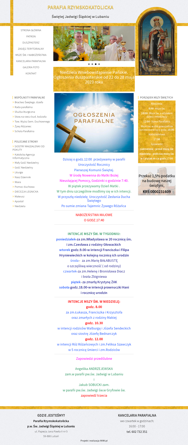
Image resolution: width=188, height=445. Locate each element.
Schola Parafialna (24, 131)
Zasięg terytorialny (31, 48)
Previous (48, 43)
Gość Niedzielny (24, 167)
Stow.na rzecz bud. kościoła (30, 116)
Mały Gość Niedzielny (27, 162)
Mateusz (19, 196)
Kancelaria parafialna (31, 61)
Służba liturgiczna (25, 111)
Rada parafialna (23, 107)
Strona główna (31, 30)
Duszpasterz (30, 42)
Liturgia (19, 172)
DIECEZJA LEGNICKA (26, 191)
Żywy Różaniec (23, 126)
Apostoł (19, 201)
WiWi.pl (104, 440)
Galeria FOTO (31, 67)
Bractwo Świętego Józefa (29, 102)
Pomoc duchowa (24, 186)
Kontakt (31, 73)
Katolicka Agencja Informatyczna (23, 156)
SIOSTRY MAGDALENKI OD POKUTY (28, 147)
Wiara (18, 182)
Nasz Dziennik (23, 177)
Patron (31, 36)
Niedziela (20, 206)
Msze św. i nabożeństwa (30, 55)
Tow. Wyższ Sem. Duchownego (32, 121)
